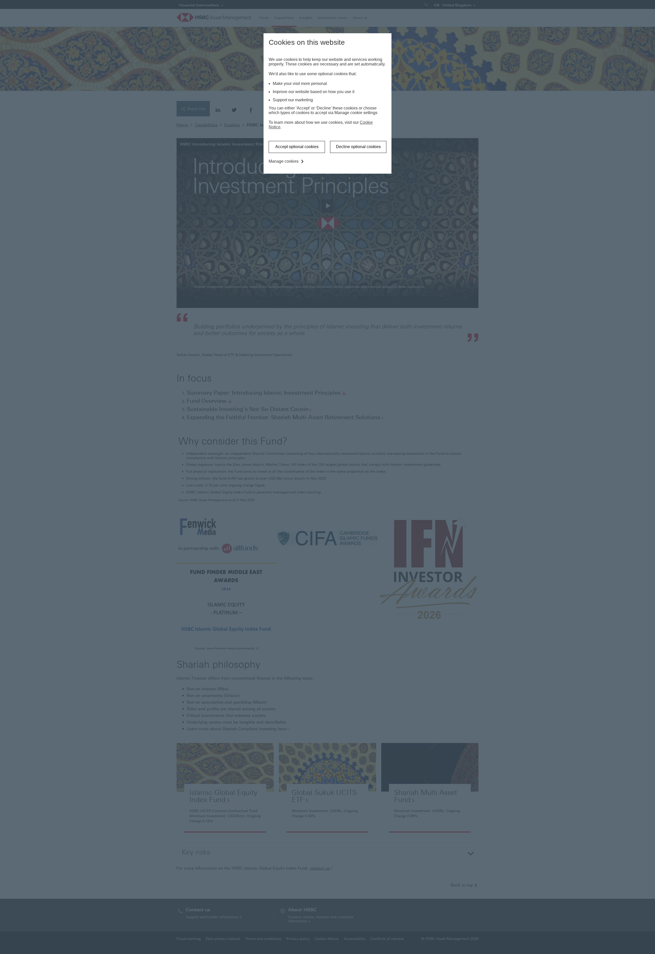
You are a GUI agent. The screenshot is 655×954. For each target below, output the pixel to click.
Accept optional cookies (297, 147)
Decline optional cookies (358, 147)
